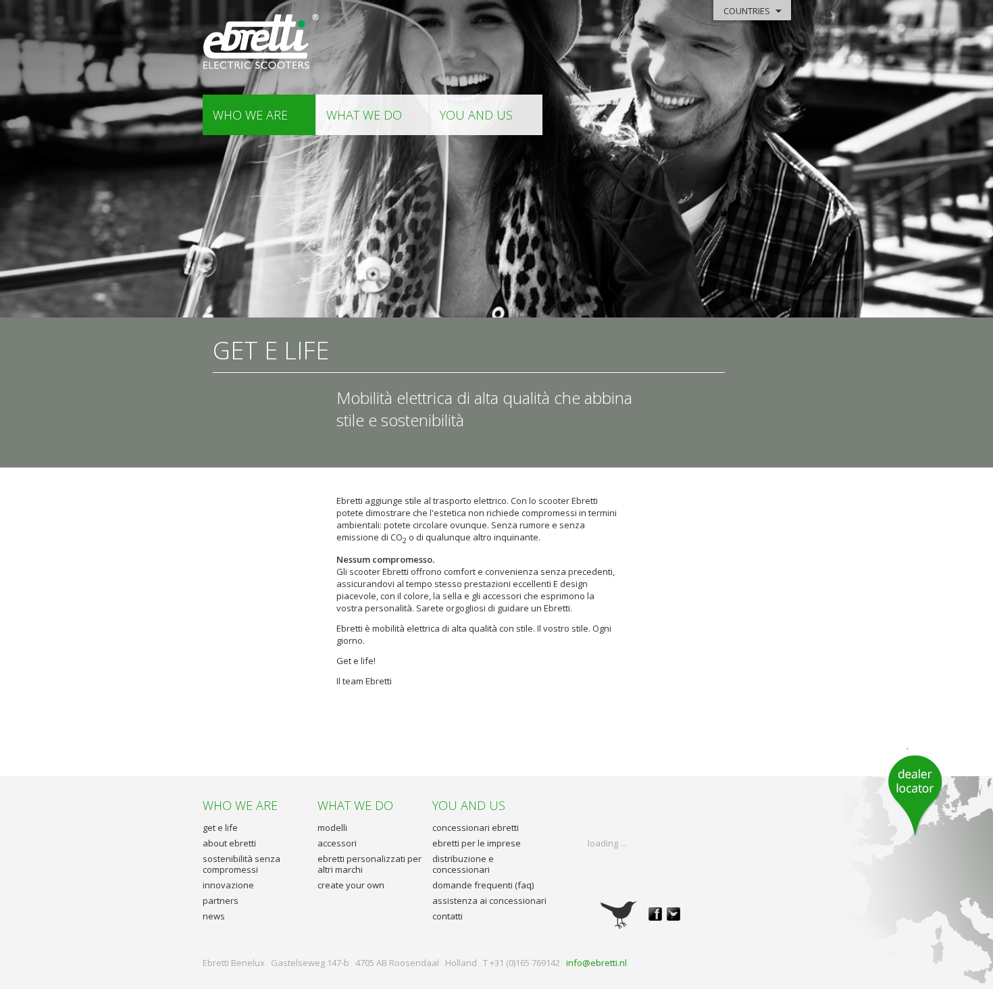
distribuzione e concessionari (463, 864)
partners (220, 900)
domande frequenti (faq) (483, 885)
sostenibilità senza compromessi (241, 864)
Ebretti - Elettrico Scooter (262, 42)
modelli (332, 827)
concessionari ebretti (475, 827)
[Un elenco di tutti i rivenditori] (915, 792)
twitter (673, 914)
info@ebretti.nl (596, 963)
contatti (447, 916)
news (214, 916)
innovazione (228, 885)
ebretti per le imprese (476, 843)
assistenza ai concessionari (489, 900)
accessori (337, 843)
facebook (655, 914)
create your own (350, 885)
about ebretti (229, 843)
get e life (220, 827)
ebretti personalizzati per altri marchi (369, 864)
